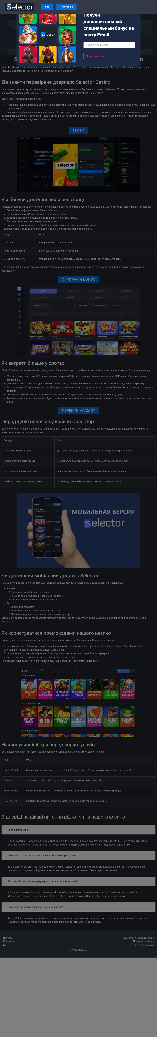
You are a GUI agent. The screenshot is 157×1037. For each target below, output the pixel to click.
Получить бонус (95, 56)
